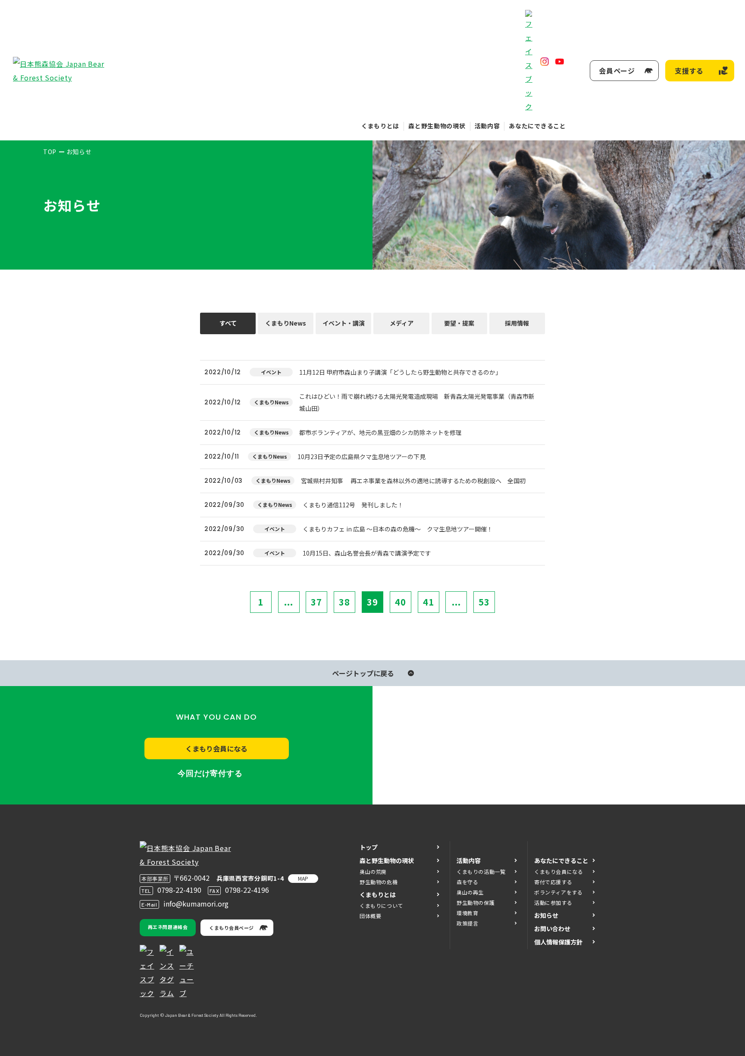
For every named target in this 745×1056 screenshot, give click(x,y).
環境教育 (467, 912)
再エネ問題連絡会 (168, 926)
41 (428, 602)
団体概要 (370, 915)
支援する (689, 70)
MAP (303, 878)
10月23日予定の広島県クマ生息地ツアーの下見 (361, 456)
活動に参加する (553, 902)
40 (400, 602)
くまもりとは (380, 125)
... (288, 602)
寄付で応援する (553, 881)
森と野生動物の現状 (436, 125)
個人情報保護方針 (558, 942)
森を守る (467, 881)
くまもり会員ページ (231, 927)
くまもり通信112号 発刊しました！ (353, 504)
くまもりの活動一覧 (481, 871)
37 (316, 602)
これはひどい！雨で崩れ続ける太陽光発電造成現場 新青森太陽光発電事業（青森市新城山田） (417, 402)
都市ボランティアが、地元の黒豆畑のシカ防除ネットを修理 (380, 432)
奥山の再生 (470, 892)
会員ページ (617, 70)
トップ (369, 847)
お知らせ (546, 915)
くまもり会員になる (216, 748)
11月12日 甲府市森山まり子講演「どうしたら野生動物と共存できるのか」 (400, 372)
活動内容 (487, 125)
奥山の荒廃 (373, 871)
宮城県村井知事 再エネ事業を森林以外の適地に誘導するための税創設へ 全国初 (413, 480)
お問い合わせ (552, 928)
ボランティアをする (558, 892)
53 (484, 602)
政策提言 (467, 923)
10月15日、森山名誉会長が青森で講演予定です (367, 553)
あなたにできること (537, 125)
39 (372, 602)
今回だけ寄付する (210, 773)
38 (344, 602)
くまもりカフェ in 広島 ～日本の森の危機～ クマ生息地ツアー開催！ (398, 529)
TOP (49, 151)
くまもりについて (381, 905)
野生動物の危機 (379, 881)
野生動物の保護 (476, 902)
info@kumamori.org (196, 903)
